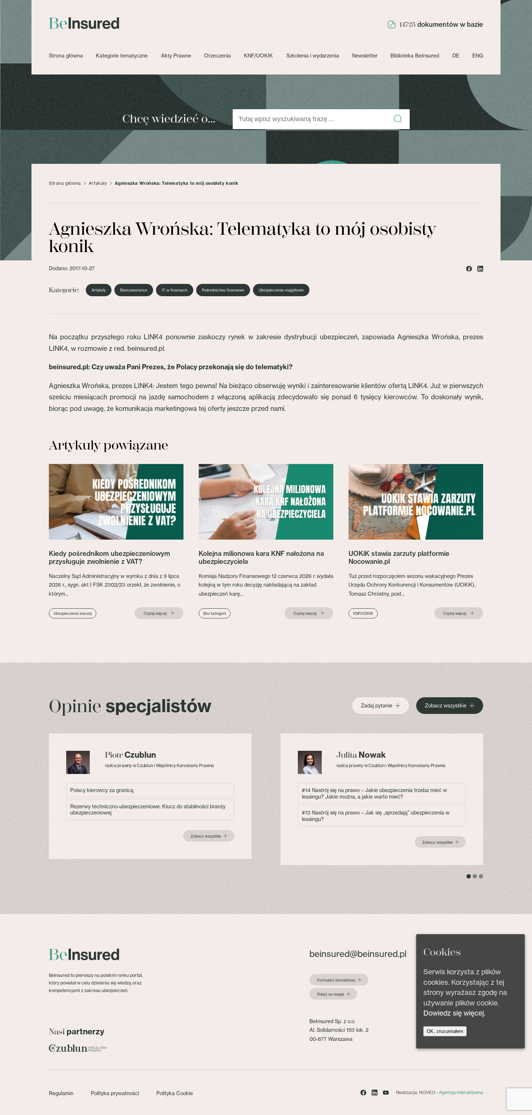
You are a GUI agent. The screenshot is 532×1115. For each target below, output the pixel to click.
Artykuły (98, 183)
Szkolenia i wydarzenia (312, 55)
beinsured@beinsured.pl (357, 954)
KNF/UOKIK (258, 55)
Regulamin (61, 1093)
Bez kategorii (214, 613)
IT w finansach (174, 290)
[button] (397, 119)
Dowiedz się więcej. (454, 1013)
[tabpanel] (150, 796)
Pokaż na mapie (330, 994)
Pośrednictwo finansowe (223, 290)
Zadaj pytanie (376, 705)
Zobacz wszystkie (445, 705)
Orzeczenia (217, 55)
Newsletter (364, 55)
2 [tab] (475, 876)
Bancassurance (133, 290)
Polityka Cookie (174, 1093)
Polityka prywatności (115, 1093)
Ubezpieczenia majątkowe (281, 290)
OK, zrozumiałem (445, 1031)
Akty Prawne (176, 55)
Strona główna (66, 55)
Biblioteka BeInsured (414, 55)
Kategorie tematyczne (122, 55)
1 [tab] (468, 876)
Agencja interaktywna (461, 1092)
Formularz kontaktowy (336, 980)
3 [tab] (481, 876)
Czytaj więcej (155, 613)
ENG (477, 55)
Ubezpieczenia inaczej (73, 613)
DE (455, 55)
